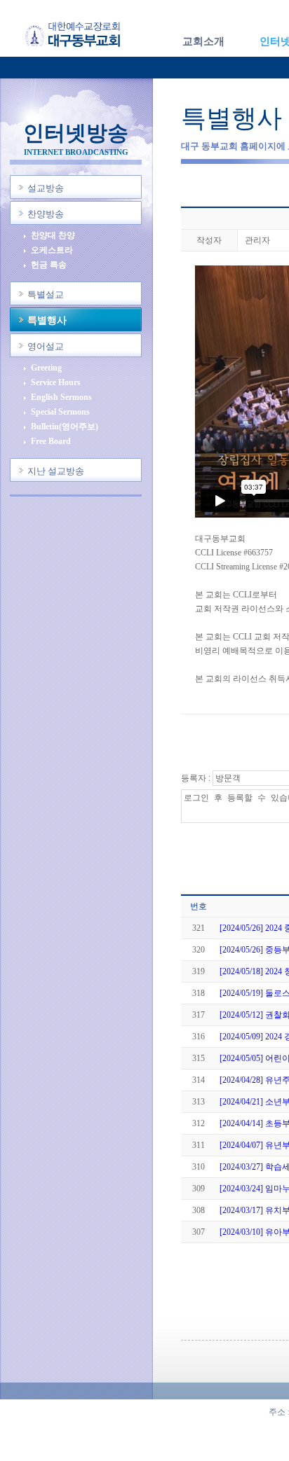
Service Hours (56, 382)
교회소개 (203, 41)
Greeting (46, 368)
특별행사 (47, 320)
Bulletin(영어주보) (64, 426)
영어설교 (45, 346)
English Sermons (61, 397)
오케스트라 (52, 250)
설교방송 (45, 188)
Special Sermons (60, 412)
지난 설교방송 (55, 471)
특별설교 (45, 294)
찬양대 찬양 (53, 235)
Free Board (51, 441)
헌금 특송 (49, 265)
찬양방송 (45, 214)
